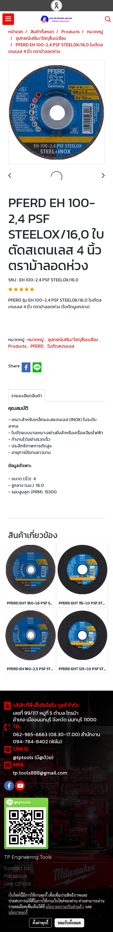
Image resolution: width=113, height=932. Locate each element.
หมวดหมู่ (36, 339)
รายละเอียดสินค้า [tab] (26, 395)
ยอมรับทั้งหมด (69, 922)
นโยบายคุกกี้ (18, 912)
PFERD (37, 346)
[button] (106, 19)
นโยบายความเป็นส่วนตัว (65, 906)
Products (17, 346)
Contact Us (17, 868)
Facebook (15, 876)
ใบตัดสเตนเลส (60, 346)
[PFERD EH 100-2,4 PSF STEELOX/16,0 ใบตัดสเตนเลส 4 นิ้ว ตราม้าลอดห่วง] (56, 112)
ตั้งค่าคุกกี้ (40, 922)
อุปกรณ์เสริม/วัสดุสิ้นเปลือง (73, 339)
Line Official (17, 883)
